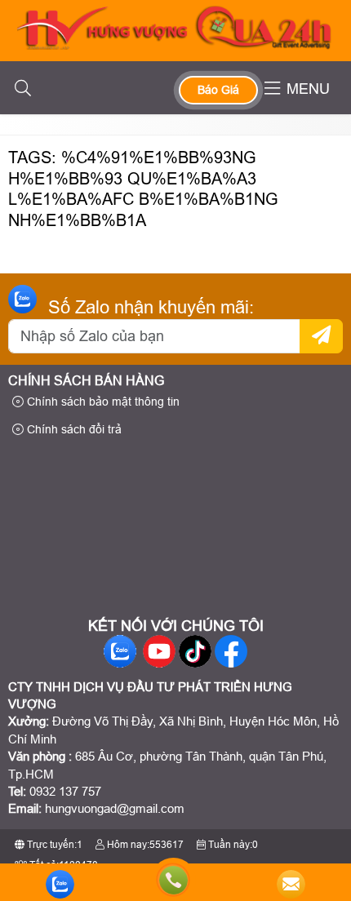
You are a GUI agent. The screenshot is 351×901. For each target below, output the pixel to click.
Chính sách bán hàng (86, 381)
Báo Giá (218, 89)
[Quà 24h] (176, 45)
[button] (23, 88)
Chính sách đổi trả (73, 429)
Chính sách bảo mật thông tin (102, 401)
